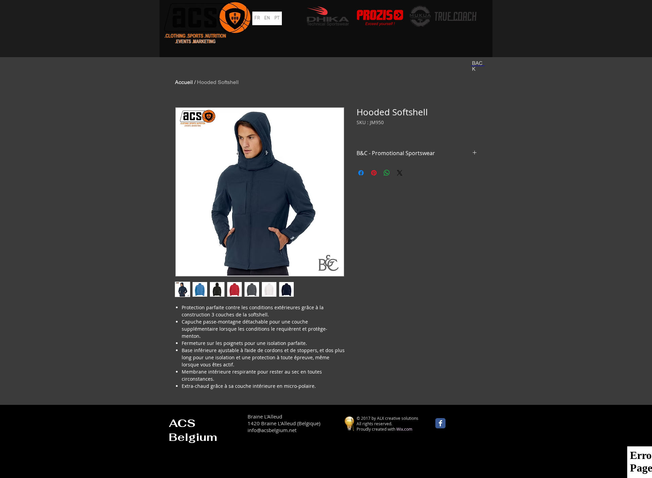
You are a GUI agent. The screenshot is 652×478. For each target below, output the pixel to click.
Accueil (184, 82)
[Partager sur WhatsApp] (387, 173)
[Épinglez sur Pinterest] (374, 173)
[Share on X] (400, 173)
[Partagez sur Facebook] (361, 173)
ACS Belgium (193, 430)
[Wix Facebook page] (440, 423)
